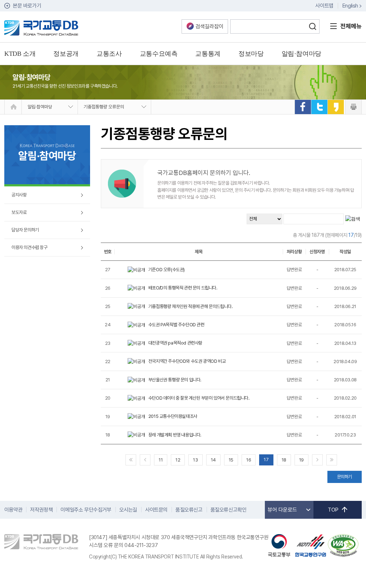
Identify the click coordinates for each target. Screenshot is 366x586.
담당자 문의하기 (25, 230)
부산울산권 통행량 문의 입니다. (174, 379)
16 (248, 460)
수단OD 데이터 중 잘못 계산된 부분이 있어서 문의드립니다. (198, 398)
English (350, 6)
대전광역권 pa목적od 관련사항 (175, 343)
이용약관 (13, 510)
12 (177, 460)
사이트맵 (324, 6)
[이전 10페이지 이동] (145, 459)
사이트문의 (156, 510)
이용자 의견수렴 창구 (29, 247)
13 (195, 460)
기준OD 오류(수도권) (166, 269)
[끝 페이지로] (331, 459)
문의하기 (344, 476)
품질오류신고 (189, 510)
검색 (312, 26)
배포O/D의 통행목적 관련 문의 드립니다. (182, 287)
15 (231, 460)
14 (213, 460)
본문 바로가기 (27, 6)
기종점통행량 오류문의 (104, 106)
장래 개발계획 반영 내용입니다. (174, 435)
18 (284, 460)
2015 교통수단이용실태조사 (172, 416)
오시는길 (128, 510)
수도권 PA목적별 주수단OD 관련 (176, 324)
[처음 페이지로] (130, 459)
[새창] (303, 107)
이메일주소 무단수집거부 (85, 510)
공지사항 (18, 194)
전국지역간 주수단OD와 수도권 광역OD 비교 (187, 361)
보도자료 (18, 212)
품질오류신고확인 (229, 510)
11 (161, 460)
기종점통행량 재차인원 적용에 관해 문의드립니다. (190, 306)
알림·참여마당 (40, 106)
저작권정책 (41, 510)
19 (301, 460)
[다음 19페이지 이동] (317, 459)
